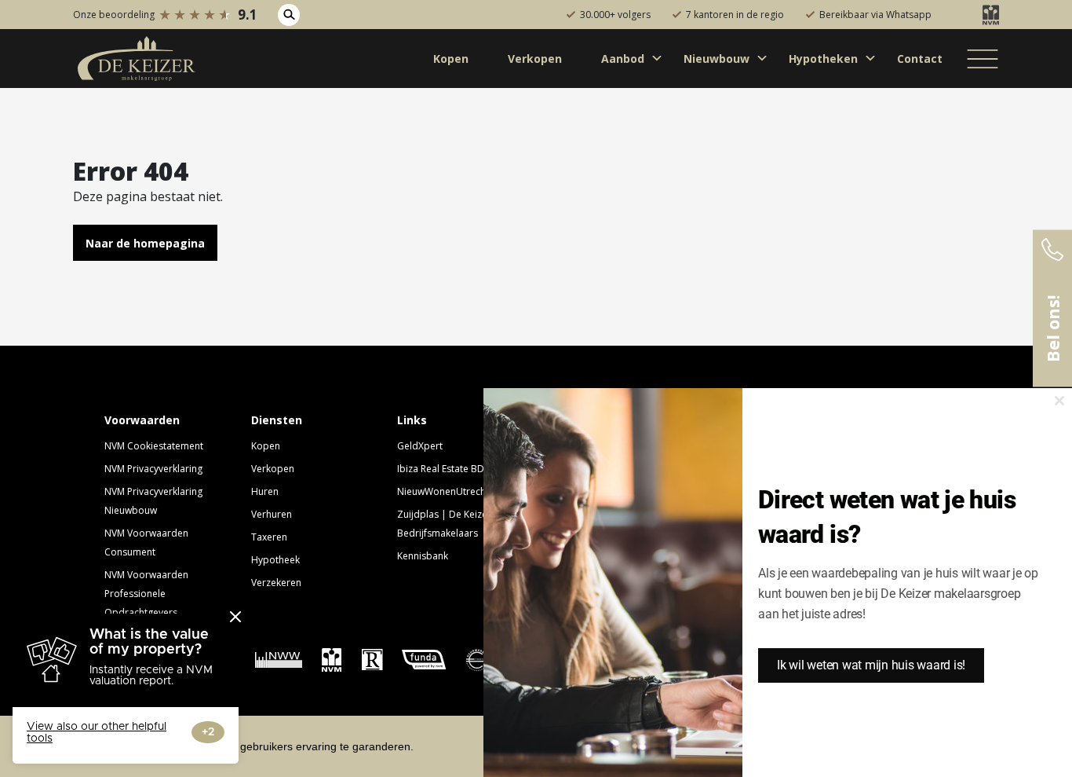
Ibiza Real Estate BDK (443, 468)
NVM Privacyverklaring (153, 468)
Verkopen (272, 468)
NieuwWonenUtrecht (443, 491)
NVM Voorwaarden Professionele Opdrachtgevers (146, 593)
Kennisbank (422, 556)
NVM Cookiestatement (153, 446)
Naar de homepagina (145, 243)
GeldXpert (420, 446)
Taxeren (269, 537)
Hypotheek (275, 559)
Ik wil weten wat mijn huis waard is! (871, 665)
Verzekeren (276, 582)
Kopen (265, 446)
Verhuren (271, 514)
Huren (265, 491)
